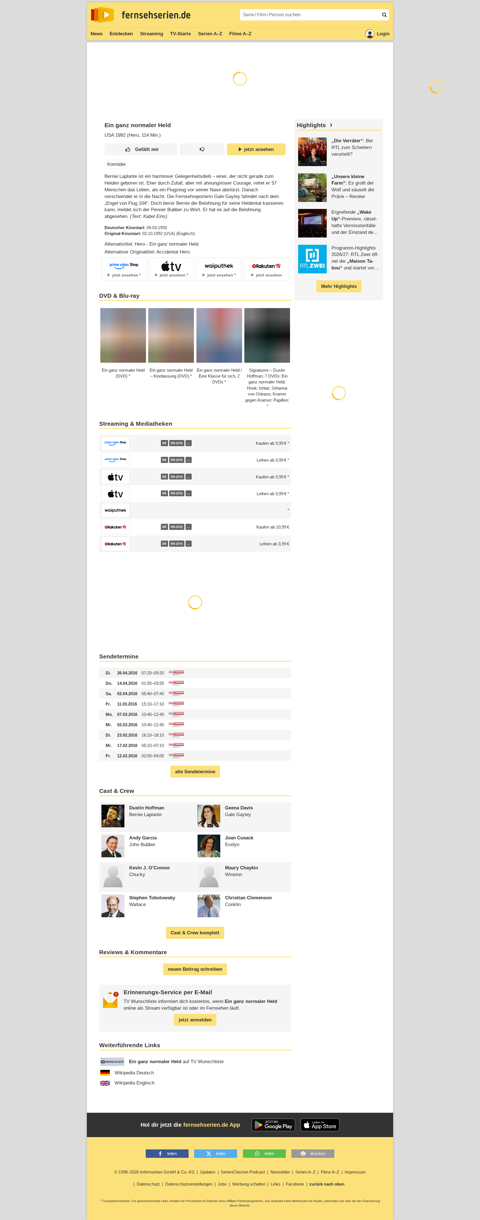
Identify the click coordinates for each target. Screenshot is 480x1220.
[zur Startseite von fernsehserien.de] (102, 15)
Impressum (355, 1172)
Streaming (151, 33)
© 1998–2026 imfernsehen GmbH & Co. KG (154, 1172)
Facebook (295, 1184)
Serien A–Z (210, 33)
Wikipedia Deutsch (134, 1072)
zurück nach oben (326, 1184)
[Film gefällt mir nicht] (202, 149)
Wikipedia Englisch (134, 1083)
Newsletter (280, 1172)
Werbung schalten (248, 1184)
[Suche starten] (384, 14)
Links (275, 1184)
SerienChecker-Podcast (243, 1172)
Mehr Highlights (339, 286)
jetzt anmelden (195, 1020)
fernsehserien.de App (211, 1125)
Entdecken (121, 33)
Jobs (222, 1184)
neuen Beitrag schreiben (195, 969)
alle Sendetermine (195, 771)
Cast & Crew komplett (195, 932)
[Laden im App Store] (320, 1125)
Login (383, 33)
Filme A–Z (240, 33)
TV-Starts (180, 33)
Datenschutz (148, 1184)
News (97, 33)
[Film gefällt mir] (141, 149)
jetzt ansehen (259, 149)
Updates (207, 1172)
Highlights (311, 125)
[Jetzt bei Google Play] (273, 1125)
